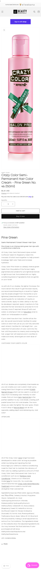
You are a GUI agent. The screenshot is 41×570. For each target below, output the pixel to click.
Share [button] (6, 544)
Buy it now (20, 216)
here (20, 397)
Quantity (4, 200)
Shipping (3, 193)
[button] (2, 12)
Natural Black (19, 407)
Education (27, 312)
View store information (11, 227)
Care (20, 458)
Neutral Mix (26, 397)
